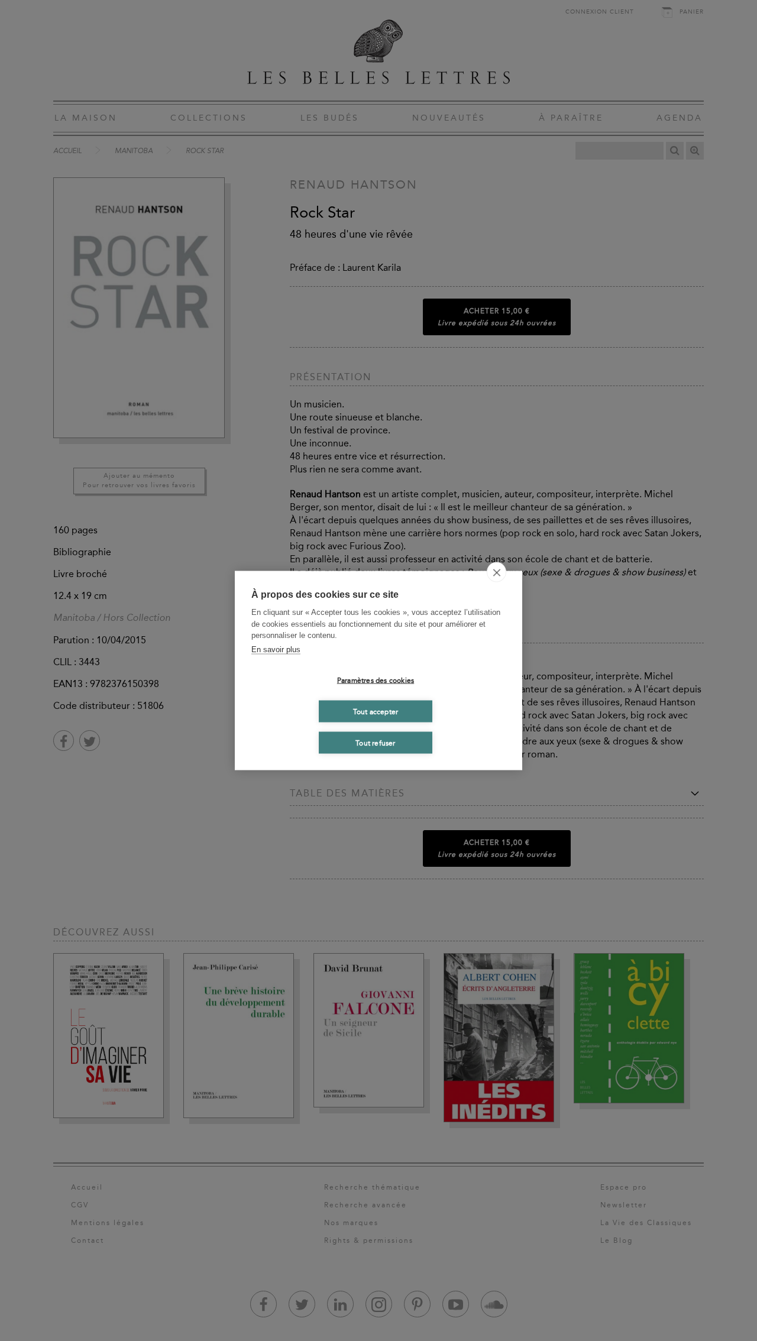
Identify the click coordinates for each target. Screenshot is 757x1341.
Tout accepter (376, 711)
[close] (496, 572)
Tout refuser (375, 742)
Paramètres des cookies (375, 680)
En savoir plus (275, 648)
